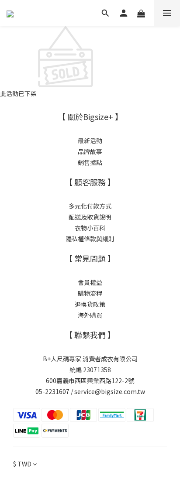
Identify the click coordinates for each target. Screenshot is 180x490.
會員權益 (90, 282)
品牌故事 (90, 151)
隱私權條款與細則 (90, 238)
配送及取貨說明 (90, 216)
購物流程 (90, 293)
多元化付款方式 (90, 206)
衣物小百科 (90, 227)
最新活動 (90, 140)
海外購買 (90, 315)
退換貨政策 (90, 304)
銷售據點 (90, 162)
